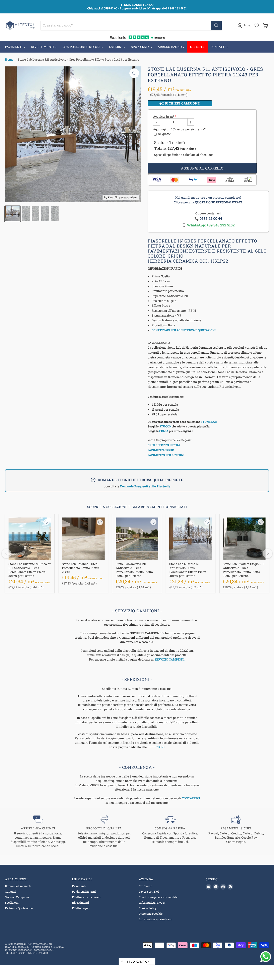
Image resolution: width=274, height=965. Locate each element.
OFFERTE (197, 47)
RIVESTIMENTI (43, 47)
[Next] (267, 553)
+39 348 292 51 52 (175, 8)
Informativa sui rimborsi (155, 919)
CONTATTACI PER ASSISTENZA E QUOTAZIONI (184, 330)
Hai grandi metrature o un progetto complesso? (208, 199)
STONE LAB (209, 422)
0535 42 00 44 (112, 8)
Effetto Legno (80, 908)
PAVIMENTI (14, 47)
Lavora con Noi (149, 891)
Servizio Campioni (17, 897)
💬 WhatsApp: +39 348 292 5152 (208, 225)
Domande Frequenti (18, 886)
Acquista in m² (163, 116)
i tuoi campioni (138, 961)
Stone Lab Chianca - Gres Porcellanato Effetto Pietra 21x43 (80, 568)
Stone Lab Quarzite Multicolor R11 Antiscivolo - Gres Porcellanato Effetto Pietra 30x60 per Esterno (29, 570)
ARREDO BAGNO (170, 47)
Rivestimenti (80, 902)
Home (9, 59)
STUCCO (165, 426)
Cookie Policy (147, 908)
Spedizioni (11, 902)
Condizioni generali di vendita (158, 897)
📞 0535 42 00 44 (208, 218)
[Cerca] (216, 25)
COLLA (163, 431)
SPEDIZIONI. (156, 747)
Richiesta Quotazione (19, 908)
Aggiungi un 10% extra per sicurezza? (179, 129)
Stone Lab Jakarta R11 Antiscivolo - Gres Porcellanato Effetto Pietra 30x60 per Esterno (134, 570)
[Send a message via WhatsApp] (265, 956)
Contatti (10, 891)
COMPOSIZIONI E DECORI (82, 47)
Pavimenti (79, 886)
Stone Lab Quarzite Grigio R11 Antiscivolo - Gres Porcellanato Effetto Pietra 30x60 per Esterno (243, 570)
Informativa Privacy (152, 902)
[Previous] (6, 553)
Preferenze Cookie (150, 913)
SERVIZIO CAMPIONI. (169, 659)
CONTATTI (219, 47)
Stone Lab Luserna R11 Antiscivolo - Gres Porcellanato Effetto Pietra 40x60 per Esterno (187, 570)
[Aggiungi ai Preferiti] (134, 73)
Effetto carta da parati (86, 897)
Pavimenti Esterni (84, 891)
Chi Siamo (145, 886)
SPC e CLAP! (140, 47)
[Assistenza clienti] (38, 831)
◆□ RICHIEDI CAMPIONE (179, 103)
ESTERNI (116, 47)
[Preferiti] (256, 25)
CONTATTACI (191, 798)
